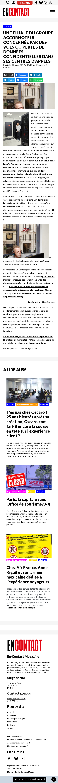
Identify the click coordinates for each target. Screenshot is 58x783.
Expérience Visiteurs (16, 492)
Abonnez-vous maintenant (29, 779)
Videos (31, 492)
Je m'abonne (25, 2)
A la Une (7, 26)
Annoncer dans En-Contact (18, 743)
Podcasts (11, 725)
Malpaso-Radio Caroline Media (20, 772)
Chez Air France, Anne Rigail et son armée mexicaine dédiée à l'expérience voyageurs (27, 574)
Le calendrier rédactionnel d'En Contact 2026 (26, 739)
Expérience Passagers (17, 560)
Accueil (10, 712)
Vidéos (10, 728)
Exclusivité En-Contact (27, 404)
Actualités (11, 715)
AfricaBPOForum (14, 768)
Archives (44, 404)
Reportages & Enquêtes (17, 718)
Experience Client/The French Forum (23, 765)
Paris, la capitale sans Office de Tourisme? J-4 (28, 501)
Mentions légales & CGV (17, 746)
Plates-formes (13, 722)
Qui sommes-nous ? (15, 736)
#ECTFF (32, 560)
